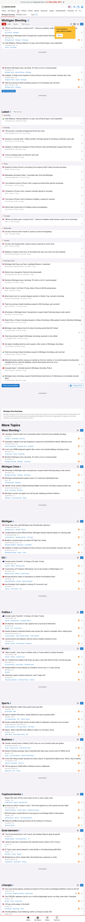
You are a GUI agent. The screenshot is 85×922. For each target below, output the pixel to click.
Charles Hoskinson (10, 810)
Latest (9, 24)
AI (76, 11)
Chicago (17, 529)
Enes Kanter (8, 711)
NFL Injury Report (22, 727)
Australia (30, 446)
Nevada (18, 581)
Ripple (16, 802)
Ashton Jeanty (25, 719)
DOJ (14, 771)
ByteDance (8, 771)
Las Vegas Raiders (10, 719)
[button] (25, 24)
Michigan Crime (21, 14)
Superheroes (9, 862)
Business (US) (20, 566)
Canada (7, 566)
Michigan (16, 32)
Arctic (22, 908)
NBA (14, 711)
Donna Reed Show (21, 839)
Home (4, 11)
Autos (12, 901)
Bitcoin (17, 818)
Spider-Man (17, 862)
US (18, 11)
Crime (6, 490)
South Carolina (34, 636)
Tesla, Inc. (21, 763)
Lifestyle (70, 11)
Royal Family (29, 893)
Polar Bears (8, 908)
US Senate (30, 537)
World (30, 11)
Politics (24, 11)
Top (4, 24)
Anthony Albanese (10, 446)
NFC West (31, 727)
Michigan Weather (10, 545)
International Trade (24, 748)
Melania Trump (9, 573)
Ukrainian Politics (23, 680)
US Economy (14, 589)
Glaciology (16, 908)
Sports (36, 11)
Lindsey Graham (10, 636)
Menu (47, 920)
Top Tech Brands (17, 498)
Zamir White (8, 734)
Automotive (18, 901)
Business (44, 11)
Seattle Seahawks (10, 727)
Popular (15, 24)
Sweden (7, 672)
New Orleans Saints (19, 734)
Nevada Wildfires (10, 581)
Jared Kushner (20, 643)
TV (28, 839)
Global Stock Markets (27, 755)
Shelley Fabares (9, 839)
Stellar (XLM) (9, 802)
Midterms (29, 643)
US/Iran (7, 589)
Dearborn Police (9, 80)
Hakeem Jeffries (10, 643)
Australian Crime (22, 446)
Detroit (7, 47)
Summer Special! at (41, 2)
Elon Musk (14, 763)
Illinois (23, 529)
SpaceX (7, 763)
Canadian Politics (25, 620)
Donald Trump (25, 573)
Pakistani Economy (33, 810)
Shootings (25, 40)
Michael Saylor (9, 818)
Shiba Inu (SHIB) (10, 825)
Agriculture (20, 545)
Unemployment (9, 482)
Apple (24, 498)
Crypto (51, 11)
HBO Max (7, 854)
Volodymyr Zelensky (11, 680)
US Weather (28, 545)
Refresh (57, 920)
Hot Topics (12, 11)
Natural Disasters (27, 581)
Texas (15, 454)
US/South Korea (10, 664)
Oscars (14, 854)
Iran (20, 589)
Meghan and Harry (18, 893)
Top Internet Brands (26, 818)
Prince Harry (8, 893)
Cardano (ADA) (22, 810)
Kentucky (22, 438)
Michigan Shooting (8, 14)
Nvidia (7, 755)
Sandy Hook (8, 454)
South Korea (19, 664)
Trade (6, 748)
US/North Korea (29, 664)
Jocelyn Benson (9, 537)
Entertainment (61, 11)
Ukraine (32, 680)
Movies (19, 854)
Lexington (8, 438)
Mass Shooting (19, 72)
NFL (18, 719)
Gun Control (8, 32)
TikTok (18, 771)
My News (37, 920)
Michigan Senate (21, 537)
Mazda (7, 901)
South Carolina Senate (22, 636)
